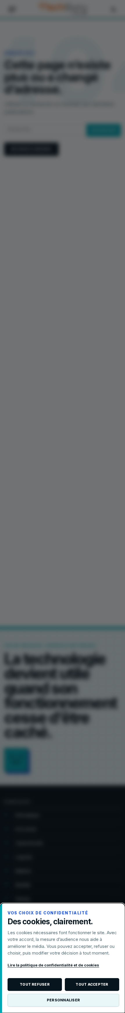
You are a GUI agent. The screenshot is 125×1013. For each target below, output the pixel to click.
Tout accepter (92, 984)
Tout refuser (35, 984)
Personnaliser (63, 1000)
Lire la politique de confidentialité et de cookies (53, 965)
